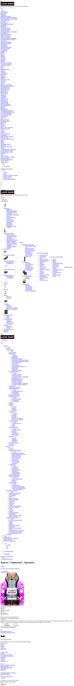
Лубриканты (15, 467)
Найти (2, 684)
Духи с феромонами (17, 478)
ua (1, 184)
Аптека (11, 449)
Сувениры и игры (16, 423)
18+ (1, 675)
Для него (3, 659)
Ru (7, 547)
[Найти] (2, 9)
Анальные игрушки (17, 374)
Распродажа (3, 648)
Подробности (4, 613)
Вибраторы (15, 356)
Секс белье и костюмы (14, 493)
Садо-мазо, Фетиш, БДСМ (15, 520)
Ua (7, 548)
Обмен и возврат (5, 666)
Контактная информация (7, 667)
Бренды (2, 645)
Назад (9, 347)
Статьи (2, 647)
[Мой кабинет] (1, 341)
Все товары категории (6, 631)
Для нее (2, 658)
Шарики (14, 438)
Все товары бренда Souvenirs (8, 632)
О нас (2, 663)
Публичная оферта (5, 674)
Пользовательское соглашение (8, 672)
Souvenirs (3, 607)
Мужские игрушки (16, 398)
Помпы (14, 407)
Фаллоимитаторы (16, 429)
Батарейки (3, 657)
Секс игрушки (12, 352)
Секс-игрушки (4, 652)
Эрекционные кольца (17, 391)
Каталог (8, 348)
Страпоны (14, 414)
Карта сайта (3, 668)
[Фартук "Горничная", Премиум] (12, 605)
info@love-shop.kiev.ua (7, 168)
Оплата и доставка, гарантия (8, 665)
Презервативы (15, 485)
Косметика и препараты (18, 453)
